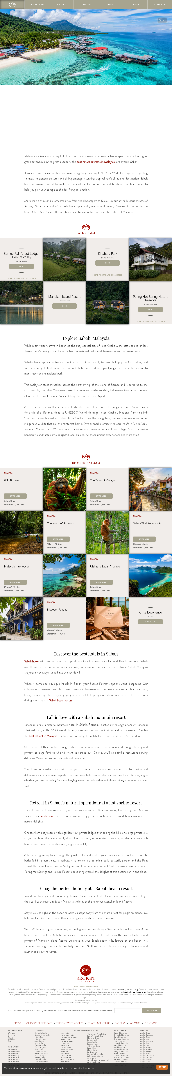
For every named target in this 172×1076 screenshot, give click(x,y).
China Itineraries (120, 1037)
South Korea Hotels (41, 1053)
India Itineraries (119, 1041)
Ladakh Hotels (66, 1047)
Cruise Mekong (13, 1055)
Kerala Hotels (65, 1045)
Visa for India (144, 1039)
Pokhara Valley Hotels (95, 1054)
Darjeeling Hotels (67, 1041)
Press (18, 1023)
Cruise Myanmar (14, 1061)
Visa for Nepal (145, 1053)
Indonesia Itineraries (121, 1043)
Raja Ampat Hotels (67, 1059)
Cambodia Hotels (41, 1033)
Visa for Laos (144, 1045)
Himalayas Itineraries (121, 1039)
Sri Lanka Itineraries (121, 1059)
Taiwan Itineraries (120, 1061)
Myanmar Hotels (40, 1047)
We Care (135, 1023)
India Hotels (39, 1037)
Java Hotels (65, 1053)
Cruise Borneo (13, 1053)
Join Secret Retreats (39, 1023)
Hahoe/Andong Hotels (95, 1056)
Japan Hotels (39, 1041)
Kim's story (12, 1035)
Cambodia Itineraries (121, 1035)
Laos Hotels (39, 1043)
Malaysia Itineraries (121, 1049)
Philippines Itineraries (121, 1055)
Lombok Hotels (66, 1055)
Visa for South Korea (147, 1057)
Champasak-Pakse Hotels (96, 1034)
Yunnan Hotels (66, 1039)
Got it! (162, 1067)
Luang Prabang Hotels (95, 1036)
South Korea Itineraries (122, 1057)
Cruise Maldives (14, 1059)
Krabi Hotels (91, 1048)
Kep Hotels (65, 1033)
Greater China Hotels (42, 1035)
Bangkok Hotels (92, 1044)
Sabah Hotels (92, 1042)
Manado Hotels (66, 1057)
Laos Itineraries (119, 1047)
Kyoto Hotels (65, 1061)
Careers (120, 1023)
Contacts (151, 1023)
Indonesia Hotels (40, 1039)
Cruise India (12, 1049)
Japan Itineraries (120, 1045)
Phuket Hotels (92, 1050)
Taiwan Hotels (39, 1057)
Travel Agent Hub (99, 1023)
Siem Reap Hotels (67, 1035)
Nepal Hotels (39, 1049)
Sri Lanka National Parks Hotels (98, 1060)
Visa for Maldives (146, 1049)
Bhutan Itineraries (120, 1033)
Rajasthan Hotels (67, 1049)
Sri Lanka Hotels (40, 1055)
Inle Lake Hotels (92, 1052)
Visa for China (145, 1037)
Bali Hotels (65, 1051)
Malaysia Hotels (40, 1045)
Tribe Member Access (70, 1023)
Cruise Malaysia (13, 1057)
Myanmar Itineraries (121, 1051)
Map (9, 1041)
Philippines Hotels (41, 1051)
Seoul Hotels (91, 1058)
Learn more (88, 1068)
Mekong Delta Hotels (94, 1062)
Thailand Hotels (40, 1059)
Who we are (12, 1033)
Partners (11, 1037)
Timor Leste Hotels (41, 1061)
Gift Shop (11, 1039)
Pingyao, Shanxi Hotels (69, 1037)
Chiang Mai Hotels (93, 1046)
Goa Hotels (65, 1043)
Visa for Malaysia (146, 1047)
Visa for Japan (145, 1043)
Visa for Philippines (147, 1055)
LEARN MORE (15, 496)
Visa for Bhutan (145, 1033)
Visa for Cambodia (146, 1035)
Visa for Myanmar (146, 1051)
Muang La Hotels (93, 1038)
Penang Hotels (92, 1040)
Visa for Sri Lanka (146, 1059)
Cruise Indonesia (14, 1051)
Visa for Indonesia (146, 1041)
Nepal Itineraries (119, 1053)
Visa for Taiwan (145, 1061)
